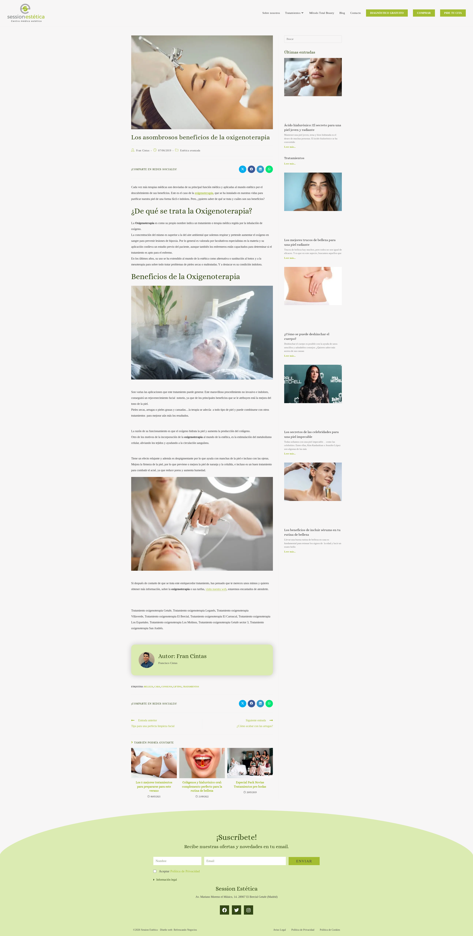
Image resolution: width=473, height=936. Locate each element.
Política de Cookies (330, 929)
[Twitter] (236, 910)
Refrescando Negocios (185, 929)
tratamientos (191, 687)
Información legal (166, 879)
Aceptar (179, 871)
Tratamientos (294, 158)
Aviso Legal (279, 929)
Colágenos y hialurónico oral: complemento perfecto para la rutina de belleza (202, 786)
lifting (177, 687)
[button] (236, 879)
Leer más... (290, 146)
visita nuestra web (216, 589)
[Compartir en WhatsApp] (269, 169)
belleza (148, 687)
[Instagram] (248, 910)
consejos (166, 687)
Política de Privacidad (185, 871)
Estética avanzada (190, 150)
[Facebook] (224, 910)
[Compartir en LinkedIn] (260, 169)
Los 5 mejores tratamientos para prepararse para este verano (154, 786)
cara (157, 687)
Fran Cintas (142, 150)
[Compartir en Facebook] (251, 169)
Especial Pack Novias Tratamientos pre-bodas (250, 784)
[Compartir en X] (242, 169)
